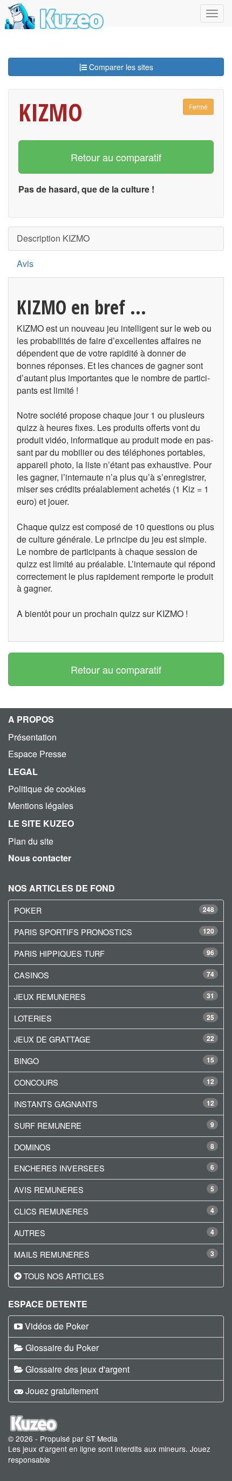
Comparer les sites (120, 66)
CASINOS (31, 975)
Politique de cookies (47, 789)
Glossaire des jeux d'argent (77, 1369)
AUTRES (29, 1232)
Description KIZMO (53, 238)
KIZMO (50, 111)
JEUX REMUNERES (50, 996)
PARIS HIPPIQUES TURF (59, 953)
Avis (25, 263)
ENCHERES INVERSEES (59, 1168)
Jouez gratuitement (61, 1390)
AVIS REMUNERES (49, 1189)
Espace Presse (37, 754)
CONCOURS (36, 1082)
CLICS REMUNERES (51, 1211)
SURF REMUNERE (47, 1125)
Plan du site (30, 841)
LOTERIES (33, 1018)
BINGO (26, 1060)
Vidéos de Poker (56, 1326)
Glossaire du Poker (62, 1347)
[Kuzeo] (52, 13)
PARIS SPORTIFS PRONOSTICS (73, 931)
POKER (28, 910)
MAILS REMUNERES (52, 1254)
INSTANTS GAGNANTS (56, 1103)
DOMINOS (32, 1147)
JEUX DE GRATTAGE (52, 1039)
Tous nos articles (64, 1275)
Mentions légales (40, 805)
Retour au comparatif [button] (116, 157)
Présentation (32, 737)
